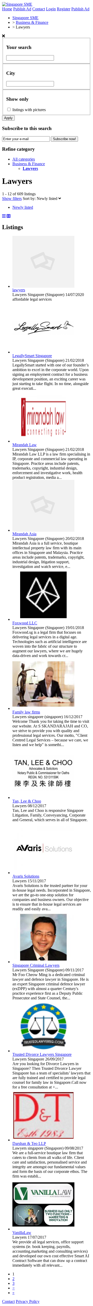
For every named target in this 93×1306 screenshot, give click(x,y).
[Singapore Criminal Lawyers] (43, 961)
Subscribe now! (64, 139)
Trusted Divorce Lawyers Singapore (42, 1054)
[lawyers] (43, 286)
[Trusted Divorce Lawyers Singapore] (43, 1051)
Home (7, 9)
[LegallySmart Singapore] (43, 352)
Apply (8, 118)
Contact (38, 9)
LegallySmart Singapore (32, 355)
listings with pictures (29, 109)
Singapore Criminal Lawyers (35, 965)
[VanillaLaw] (43, 1229)
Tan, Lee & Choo (26, 801)
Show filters (12, 198)
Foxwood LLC (24, 623)
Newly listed (47, 198)
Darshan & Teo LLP (29, 1143)
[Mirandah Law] (43, 441)
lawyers (18, 290)
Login (51, 9)
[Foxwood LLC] (43, 619)
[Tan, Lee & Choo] (43, 797)
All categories (23, 159)
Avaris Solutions (25, 876)
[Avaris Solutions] (43, 872)
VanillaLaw (21, 1232)
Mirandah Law (24, 445)
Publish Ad (22, 9)
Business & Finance (28, 164)
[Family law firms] (43, 708)
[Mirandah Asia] (43, 530)
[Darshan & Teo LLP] (43, 1140)
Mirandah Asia (24, 534)
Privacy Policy (28, 1301)
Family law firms (26, 712)
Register (63, 9)
